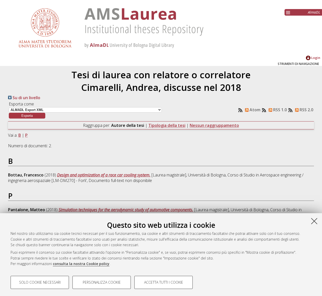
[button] (27, 116)
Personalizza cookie (102, 282)
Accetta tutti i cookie (163, 282)
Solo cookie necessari (40, 282)
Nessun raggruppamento (214, 125)
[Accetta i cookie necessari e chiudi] (314, 221)
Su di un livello (26, 97)
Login (315, 57)
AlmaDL (314, 12)
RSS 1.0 (279, 110)
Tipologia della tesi (166, 125)
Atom (254, 110)
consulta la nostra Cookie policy (81, 263)
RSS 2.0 (306, 110)
